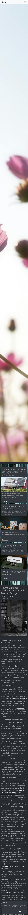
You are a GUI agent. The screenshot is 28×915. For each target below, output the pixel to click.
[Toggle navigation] (25, 2)
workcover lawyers (12, 892)
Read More (5, 501)
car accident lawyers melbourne (18, 698)
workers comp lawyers (14, 695)
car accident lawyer (19, 866)
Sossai (4, 2)
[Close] (25, 902)
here (20, 911)
